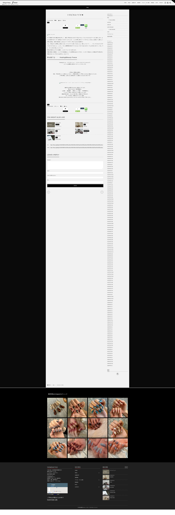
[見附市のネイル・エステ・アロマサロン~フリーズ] (10, 2)
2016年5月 (109, 140)
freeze (60, 20)
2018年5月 (109, 91)
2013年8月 (109, 207)
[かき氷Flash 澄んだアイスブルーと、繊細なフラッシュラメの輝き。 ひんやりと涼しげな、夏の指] (98, 448)
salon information (110, 27)
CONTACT (161, 2)
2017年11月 (109, 103)
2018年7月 (109, 87)
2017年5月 (109, 115)
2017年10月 (109, 105)
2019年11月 (109, 75)
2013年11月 (109, 201)
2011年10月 (109, 251)
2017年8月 (109, 109)
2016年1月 (109, 148)
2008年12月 (109, 320)
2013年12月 (109, 199)
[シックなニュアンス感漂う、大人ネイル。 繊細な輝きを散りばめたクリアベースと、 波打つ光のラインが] (118, 448)
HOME (125, 2)
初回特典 (138, 2)
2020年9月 (109, 69)
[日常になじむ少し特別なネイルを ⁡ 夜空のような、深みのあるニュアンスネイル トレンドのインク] (57, 448)
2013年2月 (109, 219)
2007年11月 (109, 343)
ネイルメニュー (58, 126)
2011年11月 (109, 249)
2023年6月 (109, 48)
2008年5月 (109, 333)
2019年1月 (109, 79)
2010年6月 (109, 284)
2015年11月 (109, 152)
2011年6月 (109, 260)
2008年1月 (109, 339)
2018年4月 (109, 93)
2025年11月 (109, 42)
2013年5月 (109, 213)
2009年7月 (109, 306)
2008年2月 (109, 337)
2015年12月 (109, 150)
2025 (56, 132)
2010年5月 (109, 286)
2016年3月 (109, 144)
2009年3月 (109, 314)
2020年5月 (109, 71)
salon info (109, 24)
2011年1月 (109, 270)
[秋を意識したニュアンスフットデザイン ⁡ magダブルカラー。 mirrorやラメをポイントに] (98, 428)
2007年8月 (109, 349)
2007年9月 (109, 347)
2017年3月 (109, 119)
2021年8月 (109, 59)
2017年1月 (109, 124)
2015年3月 (109, 168)
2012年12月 (109, 223)
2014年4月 (109, 190)
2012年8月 (109, 231)
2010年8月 (109, 280)
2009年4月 (109, 312)
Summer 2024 (58, 139)
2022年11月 (109, 50)
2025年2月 (109, 44)
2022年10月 (109, 52)
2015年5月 (109, 164)
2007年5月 (109, 355)
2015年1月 (109, 172)
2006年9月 (109, 365)
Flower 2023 (112, 497)
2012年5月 (109, 237)
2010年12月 (109, 272)
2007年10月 (109, 345)
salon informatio (112, 29)
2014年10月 (109, 178)
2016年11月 (109, 128)
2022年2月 (109, 57)
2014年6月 (109, 186)
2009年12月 (109, 296)
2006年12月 (109, 359)
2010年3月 (109, 290)
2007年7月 (109, 351)
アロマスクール (110, 34)
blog (48, 22)
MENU (129, 2)
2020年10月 (109, 67)
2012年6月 (109, 235)
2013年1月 (109, 221)
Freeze (55, 494)
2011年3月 (109, 266)
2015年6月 (109, 162)
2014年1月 (109, 197)
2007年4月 (109, 357)
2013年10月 (109, 203)
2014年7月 (109, 184)
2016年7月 (109, 136)
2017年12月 (109, 101)
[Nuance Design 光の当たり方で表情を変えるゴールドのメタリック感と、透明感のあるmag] (118, 428)
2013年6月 (109, 211)
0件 (56, 20)
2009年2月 (109, 316)
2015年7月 (109, 160)
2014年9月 (109, 180)
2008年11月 (109, 322)
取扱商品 (152, 2)
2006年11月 (109, 361)
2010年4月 (109, 288)
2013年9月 (109, 205)
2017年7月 (109, 111)
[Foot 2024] (79, 133)
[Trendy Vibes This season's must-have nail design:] (77, 407)
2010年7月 (109, 282)
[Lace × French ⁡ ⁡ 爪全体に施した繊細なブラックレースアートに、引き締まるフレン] (57, 428)
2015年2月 (109, 170)
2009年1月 (109, 318)
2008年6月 (109, 331)
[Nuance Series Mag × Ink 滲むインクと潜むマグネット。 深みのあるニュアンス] (77, 448)
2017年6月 (109, 113)
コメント (57, 106)
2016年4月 (109, 142)
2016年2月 (109, 146)
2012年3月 (109, 241)
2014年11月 (109, 176)
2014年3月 (109, 193)
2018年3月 (109, 95)
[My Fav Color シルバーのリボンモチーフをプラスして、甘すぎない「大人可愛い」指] (98, 407)
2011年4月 (109, 264)
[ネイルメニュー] (51, 126)
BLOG (157, 2)
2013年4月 (109, 215)
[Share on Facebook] (165, 3)
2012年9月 (109, 229)
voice (108, 31)
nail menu (57, 124)
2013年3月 (109, 217)
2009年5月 (109, 310)
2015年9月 (109, 156)
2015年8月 (109, 158)
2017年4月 (109, 117)
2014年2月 (109, 195)
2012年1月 (109, 245)
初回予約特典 (109, 36)
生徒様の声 (134, 2)
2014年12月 (109, 174)
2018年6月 (109, 89)
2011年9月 (109, 253)
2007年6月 (109, 353)
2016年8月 (109, 134)
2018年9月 (109, 85)
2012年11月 (109, 225)
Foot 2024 (85, 132)
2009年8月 (109, 304)
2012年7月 (109, 233)
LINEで (62, 497)
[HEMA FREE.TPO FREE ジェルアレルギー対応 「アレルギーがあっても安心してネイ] (118, 407)
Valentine (85, 126)
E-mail (48, 175)
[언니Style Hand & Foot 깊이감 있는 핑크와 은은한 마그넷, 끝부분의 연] (77, 428)
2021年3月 (109, 61)
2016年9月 (109, 132)
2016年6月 (109, 138)
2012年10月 (109, 227)
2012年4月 (109, 239)
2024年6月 (109, 46)
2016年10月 (109, 130)
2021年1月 (109, 63)
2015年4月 (109, 166)
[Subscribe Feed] (168, 3)
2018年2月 (109, 97)
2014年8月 (109, 182)
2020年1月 (109, 73)
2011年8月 (109, 255)
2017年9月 (109, 107)
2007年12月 (109, 341)
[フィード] (117, 374)
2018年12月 (109, 81)
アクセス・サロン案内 (145, 2)
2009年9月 (109, 302)
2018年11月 (109, 83)
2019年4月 (109, 77)
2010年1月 (109, 294)
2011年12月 (109, 247)
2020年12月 (109, 65)
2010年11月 (109, 274)
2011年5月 (109, 262)
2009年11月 (109, 298)
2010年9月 (109, 278)
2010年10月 (109, 276)
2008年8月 (109, 327)
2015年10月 (109, 154)
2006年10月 (109, 363)
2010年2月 (109, 292)
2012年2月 (109, 243)
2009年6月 (109, 308)
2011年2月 (109, 268)
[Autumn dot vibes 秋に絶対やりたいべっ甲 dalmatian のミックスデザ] (57, 407)
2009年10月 (109, 300)
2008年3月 (109, 335)
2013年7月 (109, 209)
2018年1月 (109, 99)
